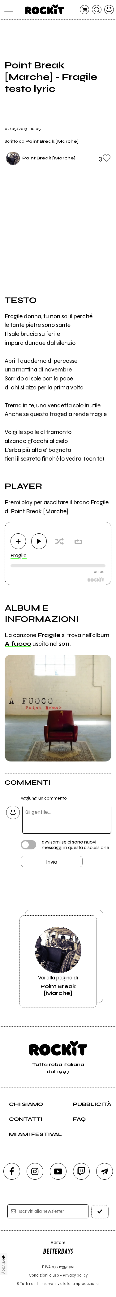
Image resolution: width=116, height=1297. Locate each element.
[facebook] (11, 1171)
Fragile (19, 555)
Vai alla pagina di (58, 985)
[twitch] (81, 1171)
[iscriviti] (100, 1211)
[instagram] (35, 1171)
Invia (51, 861)
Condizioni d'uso (44, 1275)
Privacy (3, 1266)
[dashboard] (109, 10)
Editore (54, 1245)
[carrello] (84, 10)
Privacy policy (75, 1275)
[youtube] (58, 1171)
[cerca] (96, 10)
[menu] (7, 10)
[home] (44, 9)
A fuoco (18, 643)
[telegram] (104, 1171)
